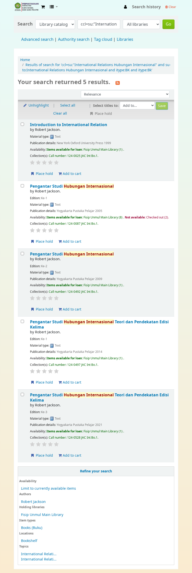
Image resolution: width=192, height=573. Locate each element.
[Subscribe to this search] (118, 82)
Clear (172, 7)
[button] (43, 7)
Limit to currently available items (48, 488)
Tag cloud (103, 40)
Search (25, 24)
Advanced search (37, 40)
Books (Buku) (31, 527)
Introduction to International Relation (68, 125)
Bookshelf (29, 540)
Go (168, 24)
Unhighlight (38, 105)
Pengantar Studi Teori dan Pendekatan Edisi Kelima (99, 324)
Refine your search (96, 471)
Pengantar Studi (72, 186)
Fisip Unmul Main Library (26, 7)
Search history (146, 7)
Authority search (74, 40)
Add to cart (71, 173)
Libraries (125, 40)
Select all (67, 105)
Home (25, 60)
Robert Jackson (33, 501)
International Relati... (38, 554)
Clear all (60, 113)
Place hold (44, 173)
